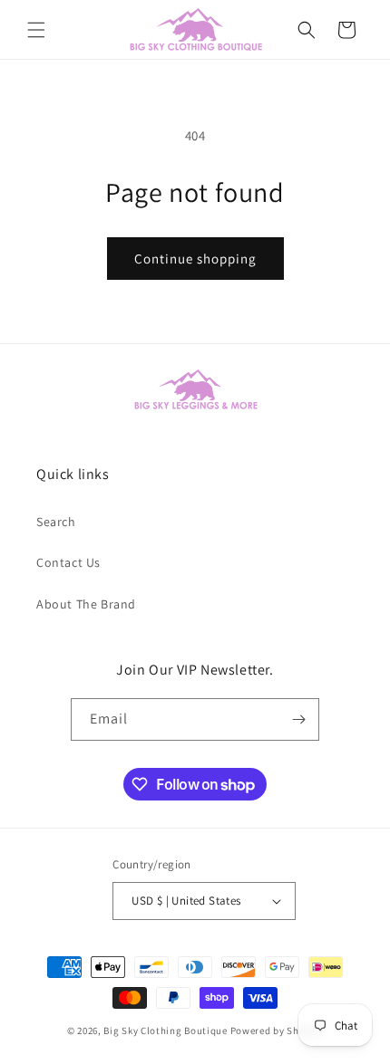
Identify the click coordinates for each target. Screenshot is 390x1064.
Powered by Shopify (277, 1030)
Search (56, 521)
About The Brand (86, 604)
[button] (36, 30)
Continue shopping (195, 258)
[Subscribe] (298, 719)
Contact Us (68, 562)
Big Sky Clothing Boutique (165, 1030)
